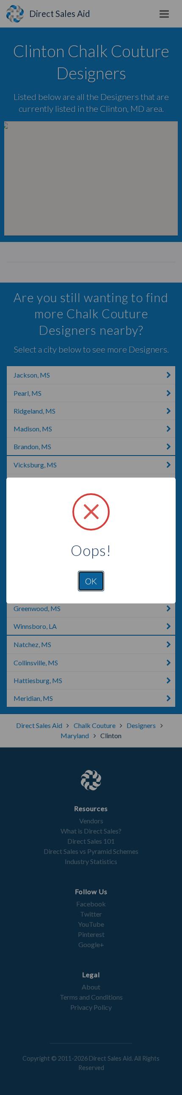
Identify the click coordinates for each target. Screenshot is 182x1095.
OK (91, 581)
